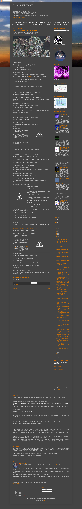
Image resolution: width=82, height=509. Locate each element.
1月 (56, 355)
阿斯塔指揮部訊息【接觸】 (60, 343)
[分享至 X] (34, 283)
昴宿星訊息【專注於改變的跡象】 (61, 319)
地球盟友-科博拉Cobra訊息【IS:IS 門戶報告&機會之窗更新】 (62, 273)
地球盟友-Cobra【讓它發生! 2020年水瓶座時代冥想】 (64, 148)
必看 (13, 22)
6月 (56, 234)
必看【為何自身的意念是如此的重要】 (62, 266)
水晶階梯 (53, 24)
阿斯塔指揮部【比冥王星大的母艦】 (62, 298)
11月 (57, 227)
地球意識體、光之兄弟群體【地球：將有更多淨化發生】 (62, 264)
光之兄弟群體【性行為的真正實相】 (62, 256)
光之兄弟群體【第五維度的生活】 (61, 284)
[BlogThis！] (33, 283)
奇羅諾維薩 (65, 24)
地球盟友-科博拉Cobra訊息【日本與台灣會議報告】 (62, 332)
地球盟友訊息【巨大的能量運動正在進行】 (62, 159)
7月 (56, 233)
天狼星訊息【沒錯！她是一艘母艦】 (62, 336)
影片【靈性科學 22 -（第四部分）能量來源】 (62, 268)
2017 (56, 219)
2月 (56, 353)
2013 (56, 357)
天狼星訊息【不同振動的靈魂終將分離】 (63, 260)
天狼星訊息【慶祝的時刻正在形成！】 (62, 317)
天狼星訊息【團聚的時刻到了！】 (61, 277)
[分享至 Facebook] (35, 283)
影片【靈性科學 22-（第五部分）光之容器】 (62, 240)
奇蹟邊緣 (48, 24)
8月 (56, 231)
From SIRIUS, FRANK (22, 5)
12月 (57, 225)
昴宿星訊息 (64, 22)
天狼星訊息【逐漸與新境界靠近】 (61, 350)
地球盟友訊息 (31, 22)
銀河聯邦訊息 (34, 24)
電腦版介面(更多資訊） (21, 17)
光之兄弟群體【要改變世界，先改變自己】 (62, 259)
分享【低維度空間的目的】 (60, 347)
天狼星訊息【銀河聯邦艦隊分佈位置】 (64, 201)
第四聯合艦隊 (55, 465)
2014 (56, 224)
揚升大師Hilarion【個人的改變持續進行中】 (62, 275)
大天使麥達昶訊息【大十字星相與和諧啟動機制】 (62, 297)
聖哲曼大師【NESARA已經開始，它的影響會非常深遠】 (62, 300)
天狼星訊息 (25, 22)
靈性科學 (13, 24)
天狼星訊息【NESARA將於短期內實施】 (62, 245)
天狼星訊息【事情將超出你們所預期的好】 (62, 304)
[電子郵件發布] (29, 282)
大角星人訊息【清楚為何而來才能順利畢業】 (62, 321)
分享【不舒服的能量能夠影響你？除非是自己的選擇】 (62, 313)
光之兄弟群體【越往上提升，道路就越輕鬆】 (62, 330)
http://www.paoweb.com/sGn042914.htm (21, 277)
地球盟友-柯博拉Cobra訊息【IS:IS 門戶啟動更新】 (62, 288)
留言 (44, 491)
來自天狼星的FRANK (23, 463)
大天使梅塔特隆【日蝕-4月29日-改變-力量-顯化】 (62, 253)
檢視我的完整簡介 (16, 483)
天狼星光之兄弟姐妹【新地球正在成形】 (63, 281)
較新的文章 (15, 288)
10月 (57, 228)
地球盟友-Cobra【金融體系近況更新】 (64, 137)
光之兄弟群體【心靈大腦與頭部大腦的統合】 (62, 316)
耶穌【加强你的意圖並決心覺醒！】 (62, 248)
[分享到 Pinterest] (36, 283)
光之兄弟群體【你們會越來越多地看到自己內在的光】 (62, 325)
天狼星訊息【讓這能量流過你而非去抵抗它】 (62, 270)
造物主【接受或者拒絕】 (60, 246)
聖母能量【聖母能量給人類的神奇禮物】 (63, 282)
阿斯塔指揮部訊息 (56, 22)
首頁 (31, 288)
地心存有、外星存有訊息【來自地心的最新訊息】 (62, 339)
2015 (56, 222)
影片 (37, 22)
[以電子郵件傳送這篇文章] (31, 283)
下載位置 (58, 389)
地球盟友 (59, 24)
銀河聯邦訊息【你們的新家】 (61, 255)
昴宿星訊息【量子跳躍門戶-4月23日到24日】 (62, 279)
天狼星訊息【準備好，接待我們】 (61, 289)
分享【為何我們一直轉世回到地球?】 (62, 348)
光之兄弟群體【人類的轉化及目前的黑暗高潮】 (62, 345)
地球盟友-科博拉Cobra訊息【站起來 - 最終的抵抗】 (62, 242)
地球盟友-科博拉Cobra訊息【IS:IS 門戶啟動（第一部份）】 (62, 294)
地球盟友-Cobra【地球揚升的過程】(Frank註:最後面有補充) (25, 31)
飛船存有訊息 (41, 24)
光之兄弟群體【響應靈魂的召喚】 (61, 323)
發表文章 (45, 489)
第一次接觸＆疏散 (20, 24)
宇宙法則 (28, 24)
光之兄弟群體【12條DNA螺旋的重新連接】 (62, 307)
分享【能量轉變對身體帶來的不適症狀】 (63, 311)
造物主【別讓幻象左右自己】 (61, 262)
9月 (56, 230)
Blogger (44, 500)
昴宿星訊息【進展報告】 (59, 192)
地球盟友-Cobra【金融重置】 (64, 168)
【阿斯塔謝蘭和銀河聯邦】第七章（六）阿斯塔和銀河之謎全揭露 (64, 126)
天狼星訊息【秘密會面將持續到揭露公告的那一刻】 (62, 341)
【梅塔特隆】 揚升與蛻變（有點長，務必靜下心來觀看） (62, 328)
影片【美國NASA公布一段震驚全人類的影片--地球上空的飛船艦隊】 (62, 309)
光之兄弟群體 (42, 22)
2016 (56, 221)
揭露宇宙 (49, 22)
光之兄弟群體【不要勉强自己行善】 (62, 249)
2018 (56, 217)
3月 (56, 352)
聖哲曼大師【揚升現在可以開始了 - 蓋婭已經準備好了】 (62, 335)
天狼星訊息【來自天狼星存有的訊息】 (62, 285)
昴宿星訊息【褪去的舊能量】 (61, 251)
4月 (56, 238)
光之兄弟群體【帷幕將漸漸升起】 (61, 302)
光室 (69, 22)
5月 (56, 236)
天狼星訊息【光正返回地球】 (64, 115)
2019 (56, 216)
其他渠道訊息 (18, 22)
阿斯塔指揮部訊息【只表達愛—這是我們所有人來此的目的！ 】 (62, 292)
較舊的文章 (48, 288)
